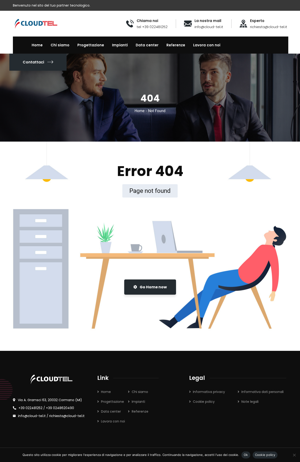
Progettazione (112, 401)
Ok (246, 455)
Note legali (250, 401)
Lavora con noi (113, 421)
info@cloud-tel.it (32, 416)
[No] (294, 455)
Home (139, 111)
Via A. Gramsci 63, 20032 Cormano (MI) (50, 400)
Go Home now (153, 287)
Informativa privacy (209, 391)
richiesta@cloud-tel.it (67, 416)
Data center (111, 411)
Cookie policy (204, 401)
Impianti (138, 401)
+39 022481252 (30, 408)
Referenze (140, 411)
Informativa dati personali (262, 391)
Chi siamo (140, 391)
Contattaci (33, 62)
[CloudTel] (36, 23)
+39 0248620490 (60, 408)
